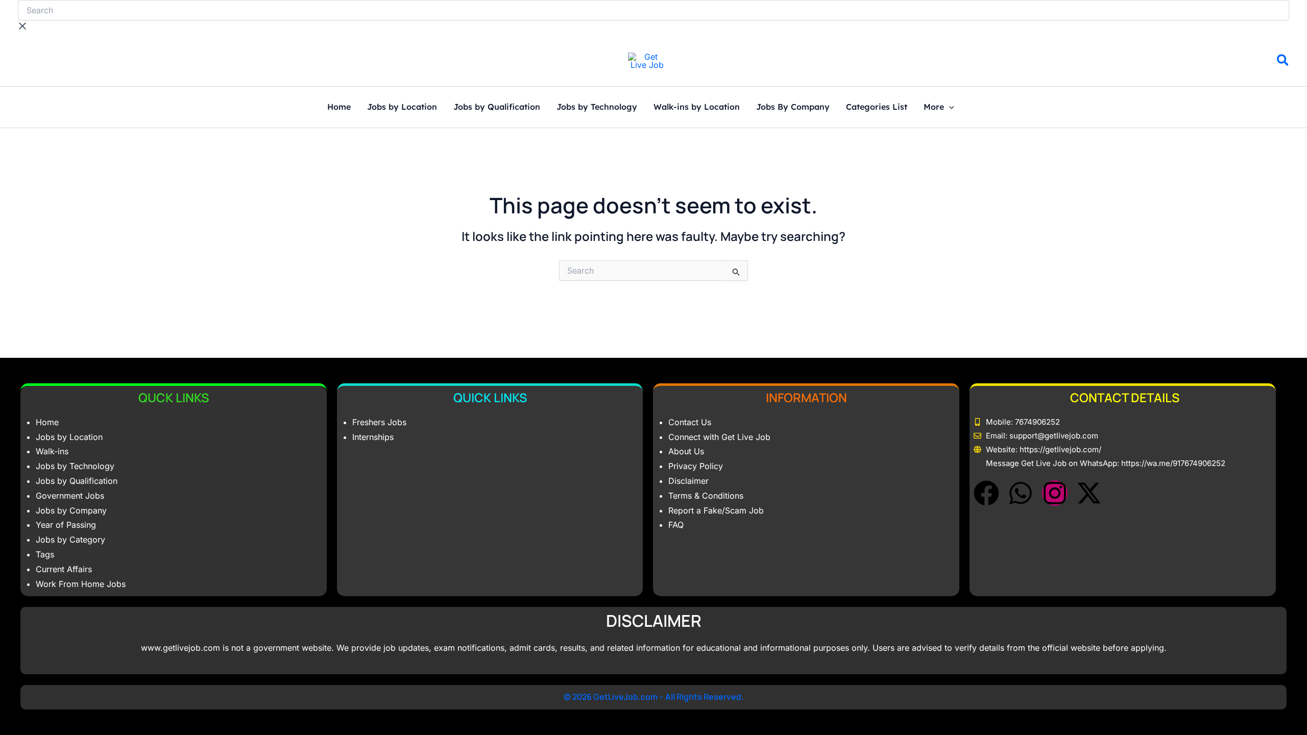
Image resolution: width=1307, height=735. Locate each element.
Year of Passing (66, 525)
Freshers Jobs (379, 422)
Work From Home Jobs (81, 584)
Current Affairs (64, 569)
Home (339, 107)
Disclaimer (688, 481)
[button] (1283, 61)
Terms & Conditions (705, 496)
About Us (686, 451)
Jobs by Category (70, 539)
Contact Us (689, 422)
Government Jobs (70, 496)
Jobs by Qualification (496, 107)
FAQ (676, 525)
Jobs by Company (71, 510)
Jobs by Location (402, 107)
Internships (373, 437)
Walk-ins (52, 451)
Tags (45, 554)
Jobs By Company (793, 107)
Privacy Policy (695, 466)
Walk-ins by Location (697, 107)
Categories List (876, 107)
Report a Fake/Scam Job (716, 510)
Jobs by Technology (596, 107)
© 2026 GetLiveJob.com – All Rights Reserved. (654, 696)
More (934, 107)
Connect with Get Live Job (719, 437)
